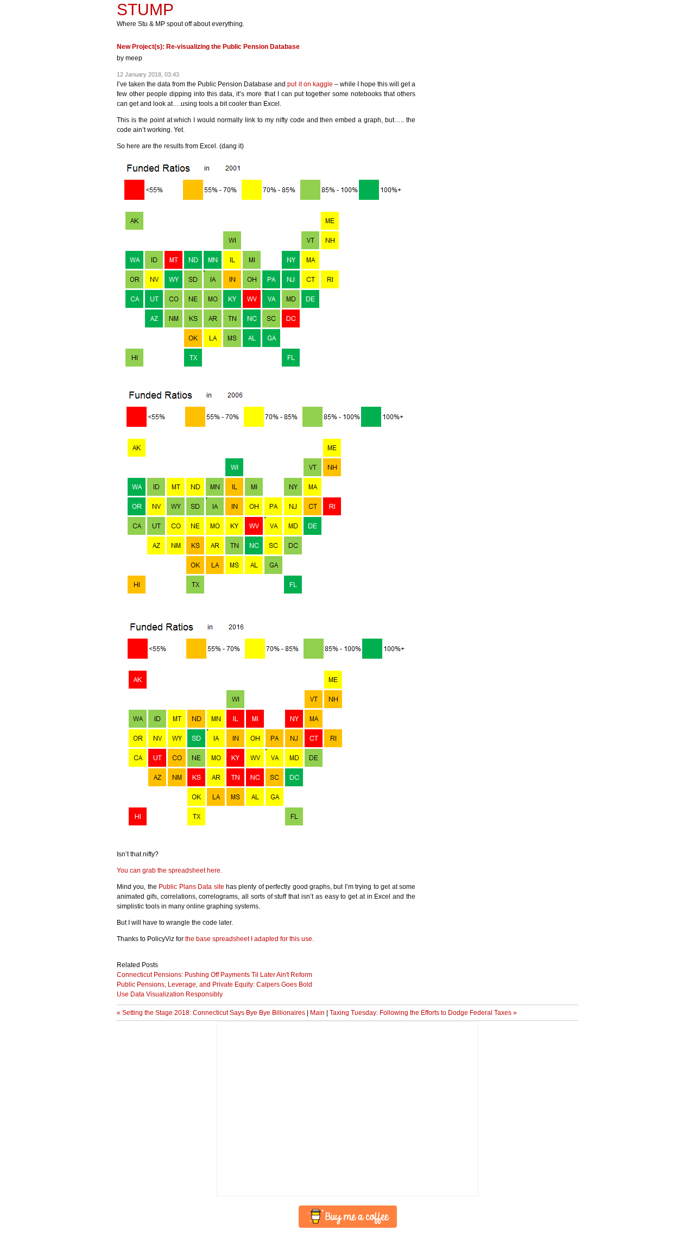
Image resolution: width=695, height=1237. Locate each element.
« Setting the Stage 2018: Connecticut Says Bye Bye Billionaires (211, 1013)
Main (317, 1013)
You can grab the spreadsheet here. (169, 870)
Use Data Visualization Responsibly (170, 994)
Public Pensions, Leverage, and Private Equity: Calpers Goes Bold (214, 984)
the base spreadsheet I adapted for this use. (249, 939)
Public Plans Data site (191, 887)
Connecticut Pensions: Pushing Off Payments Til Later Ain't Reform (214, 975)
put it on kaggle (309, 84)
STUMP (145, 9)
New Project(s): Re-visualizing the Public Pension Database (208, 47)
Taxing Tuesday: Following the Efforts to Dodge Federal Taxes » (423, 1013)
